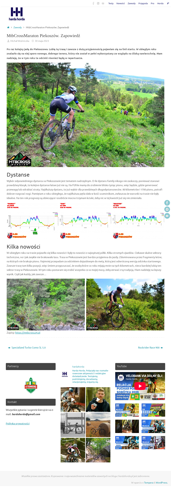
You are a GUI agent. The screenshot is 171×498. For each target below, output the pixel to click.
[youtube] (103, 3)
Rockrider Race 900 (149, 347)
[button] (127, 411)
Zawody (131, 3)
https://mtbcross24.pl (27, 332)
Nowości (120, 3)
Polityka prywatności (18, 423)
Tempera (148, 482)
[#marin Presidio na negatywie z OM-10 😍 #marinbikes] (73, 425)
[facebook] (93, 3)
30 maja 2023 (42, 40)
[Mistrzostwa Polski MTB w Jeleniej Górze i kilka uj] (73, 450)
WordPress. (162, 482)
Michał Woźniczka (19, 40)
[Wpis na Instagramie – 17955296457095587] (98, 399)
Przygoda (143, 3)
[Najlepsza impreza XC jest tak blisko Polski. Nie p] (73, 399)
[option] (31, 385)
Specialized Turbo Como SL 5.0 (28, 347)
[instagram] (98, 3)
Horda (160, 3)
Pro (152, 3)
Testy (110, 3)
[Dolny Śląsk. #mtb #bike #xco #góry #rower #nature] (98, 425)
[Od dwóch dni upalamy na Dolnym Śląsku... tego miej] (98, 450)
